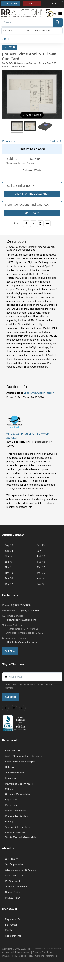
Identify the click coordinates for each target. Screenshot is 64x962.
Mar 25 (41, 572)
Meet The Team (14, 875)
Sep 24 (9, 550)
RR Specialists (13, 881)
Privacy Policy (12, 897)
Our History (11, 858)
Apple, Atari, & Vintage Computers (24, 756)
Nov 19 (9, 572)
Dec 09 (9, 578)
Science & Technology (17, 827)
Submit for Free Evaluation (32, 194)
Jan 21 (41, 550)
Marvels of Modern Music (19, 783)
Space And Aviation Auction (39, 392)
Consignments (13, 935)
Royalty (9, 821)
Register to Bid (13, 919)
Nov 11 (9, 567)
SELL (32, 4)
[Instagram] (40, 223)
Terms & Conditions (16, 886)
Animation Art (12, 750)
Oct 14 (8, 556)
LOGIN (53, 4)
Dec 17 (9, 583)
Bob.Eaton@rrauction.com (22, 641)
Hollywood (11, 767)
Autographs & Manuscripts (20, 761)
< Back (6, 39)
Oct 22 (8, 561)
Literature (10, 778)
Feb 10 (41, 556)
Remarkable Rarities (16, 816)
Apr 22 (40, 583)
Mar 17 (41, 567)
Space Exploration (15, 832)
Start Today (32, 213)
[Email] (47, 223)
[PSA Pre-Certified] (14, 421)
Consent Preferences (46, 955)
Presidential (11, 805)
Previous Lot (9, 140)
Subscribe (10, 696)
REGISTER (11, 4)
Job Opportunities (15, 864)
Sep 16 (9, 545)
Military (9, 789)
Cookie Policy (12, 892)
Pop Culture (11, 799)
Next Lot (54, 140)
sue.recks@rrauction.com (21, 619)
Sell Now (10, 651)
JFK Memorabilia (14, 772)
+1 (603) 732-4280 (28, 610)
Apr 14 (40, 578)
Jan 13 (41, 545)
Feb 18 (41, 561)
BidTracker (11, 924)
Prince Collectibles (15, 810)
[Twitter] (33, 223)
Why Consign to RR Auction (20, 869)
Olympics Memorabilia (17, 793)
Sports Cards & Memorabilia (21, 837)
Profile (8, 930)
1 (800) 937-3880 (21, 605)
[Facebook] (26, 223)
